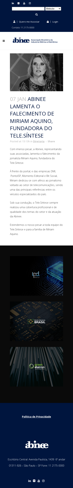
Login (55, 21)
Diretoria (38, 141)
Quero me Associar (29, 21)
